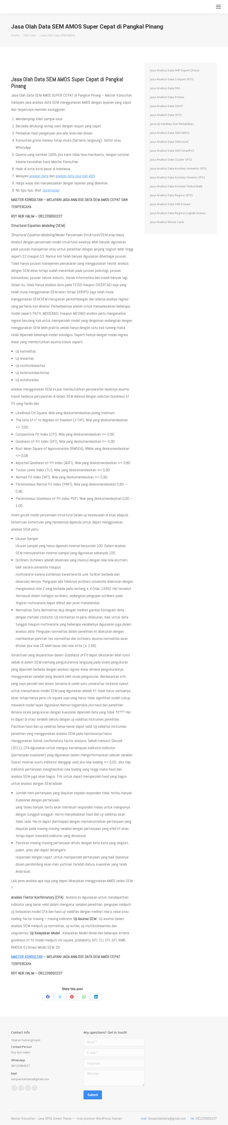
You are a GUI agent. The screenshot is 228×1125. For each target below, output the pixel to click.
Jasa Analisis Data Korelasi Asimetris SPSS (178, 168)
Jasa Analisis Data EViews (167, 97)
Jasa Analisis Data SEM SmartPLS (172, 151)
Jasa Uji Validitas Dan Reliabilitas (172, 124)
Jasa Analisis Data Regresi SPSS (171, 195)
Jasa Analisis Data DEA (165, 88)
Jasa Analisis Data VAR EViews (170, 204)
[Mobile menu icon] (218, 6)
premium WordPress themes (103, 1118)
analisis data (38, 175)
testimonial (50, 190)
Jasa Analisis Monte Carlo (167, 222)
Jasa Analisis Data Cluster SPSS (171, 159)
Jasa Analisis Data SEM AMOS (169, 133)
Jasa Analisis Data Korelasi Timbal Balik (176, 186)
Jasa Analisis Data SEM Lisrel (169, 142)
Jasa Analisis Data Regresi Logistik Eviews (178, 213)
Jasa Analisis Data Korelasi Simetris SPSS (177, 177)
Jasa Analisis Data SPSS (166, 115)
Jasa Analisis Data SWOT (166, 106)
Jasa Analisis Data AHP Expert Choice (175, 70)
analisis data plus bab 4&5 (75, 175)
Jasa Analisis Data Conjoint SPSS (172, 79)
